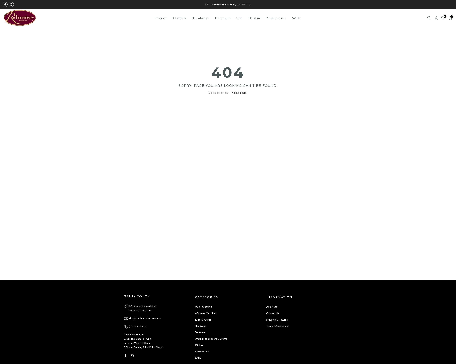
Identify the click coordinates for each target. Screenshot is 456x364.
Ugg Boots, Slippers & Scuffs (211, 338)
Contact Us (272, 313)
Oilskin (254, 17)
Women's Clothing (205, 313)
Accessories (276, 17)
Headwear (201, 17)
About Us (271, 306)
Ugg (239, 17)
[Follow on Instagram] (11, 4)
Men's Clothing (203, 306)
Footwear (222, 17)
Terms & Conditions (277, 325)
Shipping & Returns (277, 319)
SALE (296, 17)
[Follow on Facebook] (5, 4)
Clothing (180, 17)
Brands (161, 17)
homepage (239, 92)
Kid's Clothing (203, 319)
